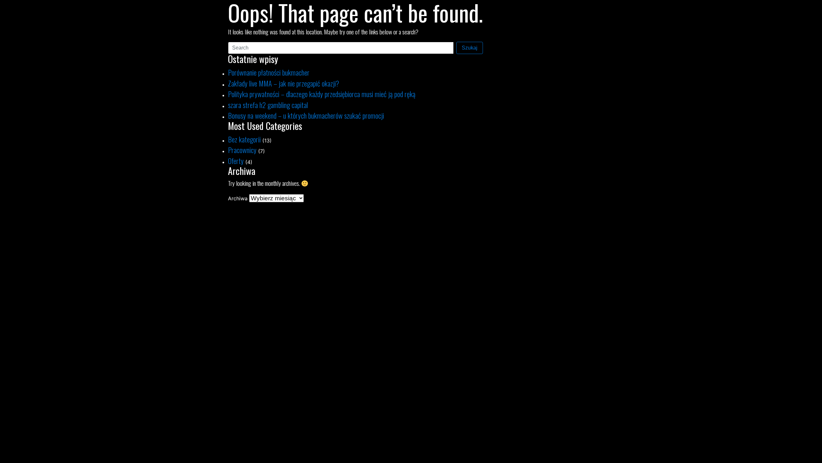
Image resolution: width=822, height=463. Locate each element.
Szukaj (469, 47)
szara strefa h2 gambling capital (268, 104)
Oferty (236, 160)
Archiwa (238, 198)
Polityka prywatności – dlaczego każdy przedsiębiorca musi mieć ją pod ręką (321, 93)
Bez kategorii (244, 139)
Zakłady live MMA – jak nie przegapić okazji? (283, 83)
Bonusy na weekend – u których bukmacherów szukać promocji (306, 115)
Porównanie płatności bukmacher (269, 72)
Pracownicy (242, 149)
